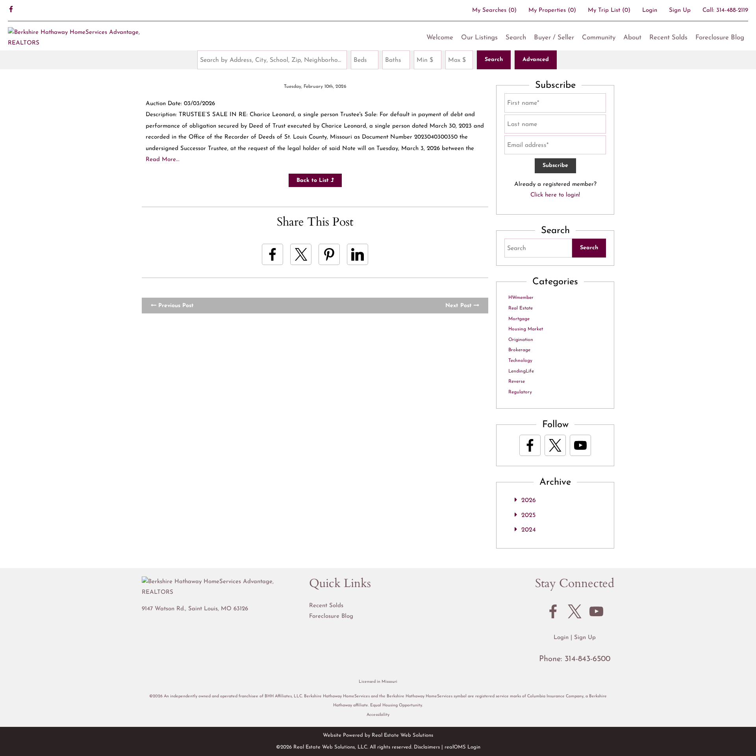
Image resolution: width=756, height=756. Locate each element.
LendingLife (521, 371)
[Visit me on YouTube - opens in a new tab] (580, 445)
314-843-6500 (587, 659)
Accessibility (378, 715)
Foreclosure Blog (719, 37)
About (632, 37)
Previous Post (175, 306)
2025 (528, 515)
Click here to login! (555, 195)
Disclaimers (427, 747)
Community (598, 37)
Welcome (439, 37)
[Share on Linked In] (357, 254)
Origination (520, 339)
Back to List (313, 180)
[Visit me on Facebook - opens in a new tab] (11, 10)
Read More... (163, 160)
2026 (528, 500)
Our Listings (479, 37)
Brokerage (519, 350)
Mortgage (519, 319)
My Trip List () (609, 10)
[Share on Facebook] (272, 254)
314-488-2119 (732, 10)
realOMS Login (462, 747)
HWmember (521, 297)
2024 (528, 530)
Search (516, 37)
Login (649, 10)
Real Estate (520, 308)
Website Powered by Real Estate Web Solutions (378, 735)
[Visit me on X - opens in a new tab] (555, 445)
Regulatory (520, 392)
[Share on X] (300, 254)
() (494, 10)
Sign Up (680, 10)
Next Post (459, 306)
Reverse (516, 381)
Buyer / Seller (554, 37)
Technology (520, 360)
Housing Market (525, 329)
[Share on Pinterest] (329, 254)
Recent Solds (668, 37)
